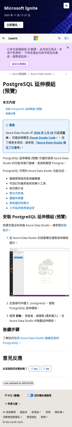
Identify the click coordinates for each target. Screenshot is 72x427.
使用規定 (32, 417)
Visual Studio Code (42, 138)
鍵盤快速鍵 (16, 198)
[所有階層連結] (6, 74)
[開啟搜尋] (59, 38)
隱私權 (58, 412)
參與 (48, 412)
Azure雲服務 (19, 74)
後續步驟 (10, 113)
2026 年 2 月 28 (43, 133)
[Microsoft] (36, 38)
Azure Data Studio (41, 74)
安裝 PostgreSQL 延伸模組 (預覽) (24, 109)
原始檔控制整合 (19, 203)
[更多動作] (66, 74)
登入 (66, 38)
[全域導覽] (3, 38)
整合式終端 (16, 193)
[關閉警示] (66, 5)
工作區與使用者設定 (22, 208)
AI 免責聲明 (9, 412)
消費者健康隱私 (11, 417)
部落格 (35, 412)
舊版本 (23, 412)
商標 (43, 417)
